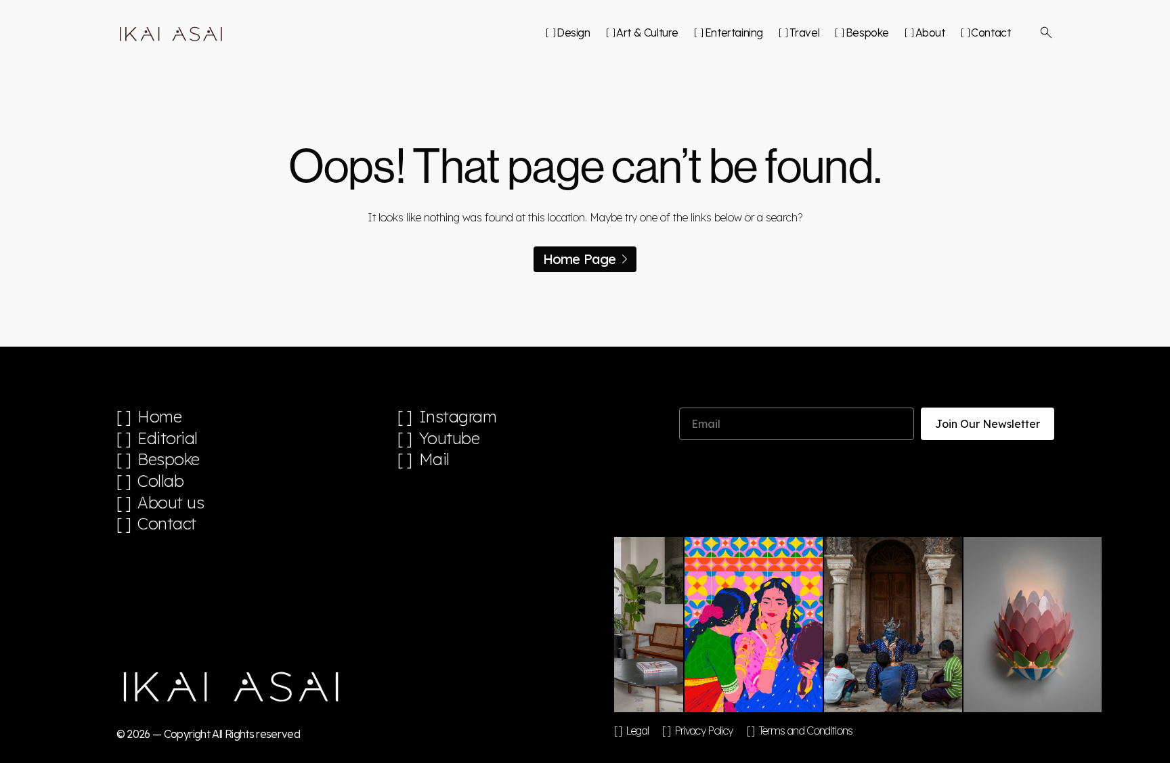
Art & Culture (647, 32)
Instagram (458, 417)
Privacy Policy (703, 730)
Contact (990, 32)
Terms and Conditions (805, 730)
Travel (804, 32)
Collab (160, 481)
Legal (637, 730)
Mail (434, 459)
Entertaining (734, 32)
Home (159, 417)
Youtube (449, 438)
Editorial (167, 438)
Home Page (579, 258)
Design (573, 32)
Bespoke (867, 32)
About (930, 32)
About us (170, 503)
